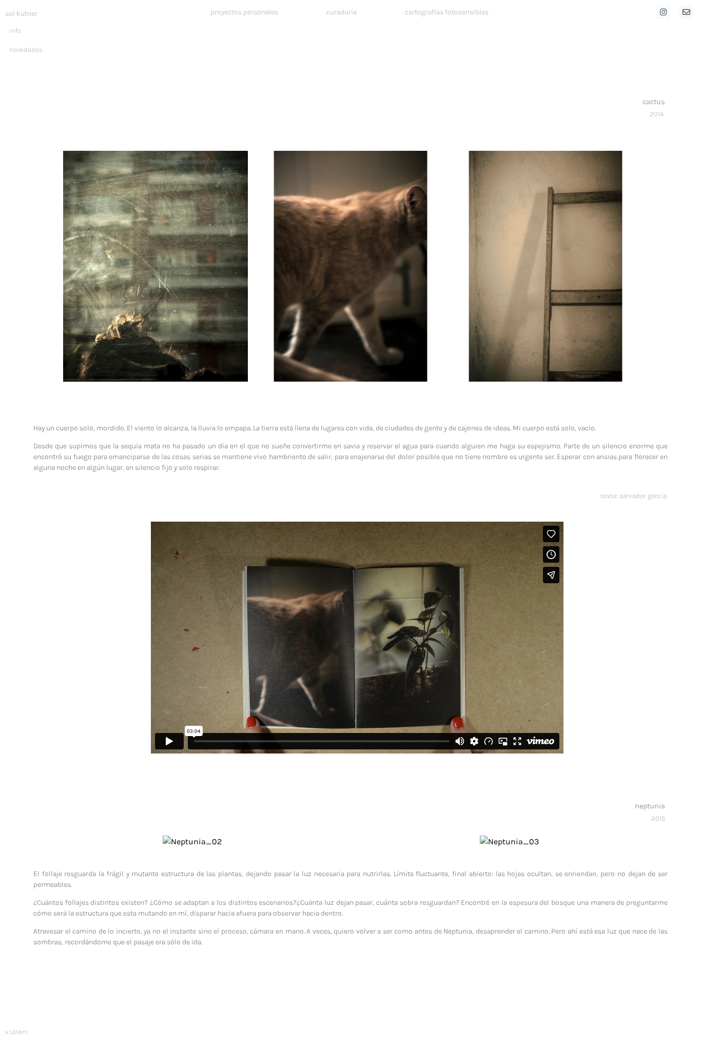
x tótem (16, 1032)
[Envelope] (686, 12)
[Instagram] (663, 12)
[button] (52, 266)
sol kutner (21, 13)
